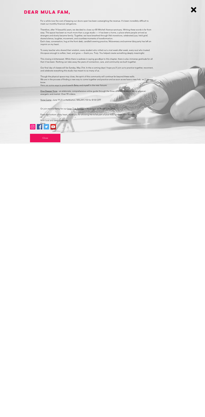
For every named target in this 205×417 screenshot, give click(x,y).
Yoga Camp (45, 100)
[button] (194, 10)
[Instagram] (32, 126)
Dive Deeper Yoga (48, 91)
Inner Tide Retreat (75, 108)
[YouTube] (53, 126)
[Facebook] (39, 126)
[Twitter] (46, 126)
